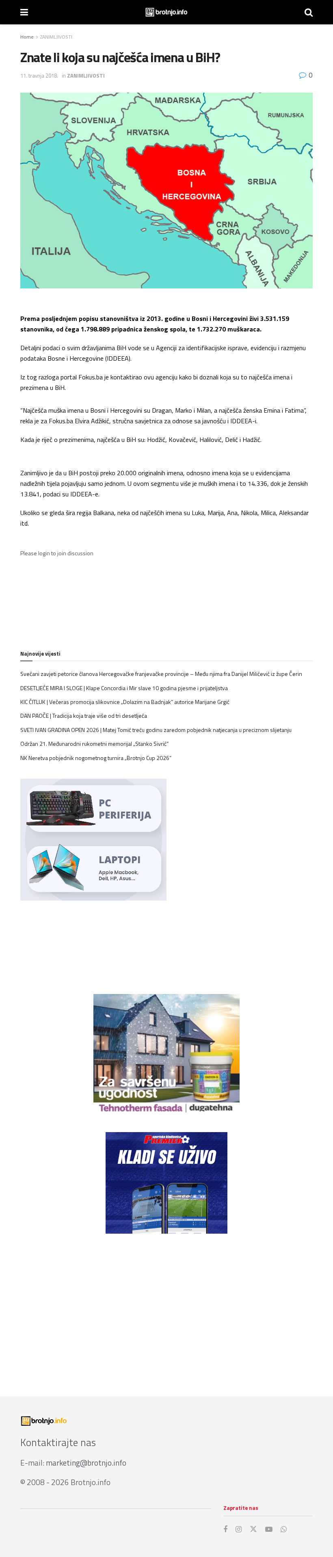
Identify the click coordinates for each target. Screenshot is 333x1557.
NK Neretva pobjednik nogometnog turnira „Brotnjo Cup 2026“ (95, 758)
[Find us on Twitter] (253, 1529)
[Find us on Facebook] (225, 1529)
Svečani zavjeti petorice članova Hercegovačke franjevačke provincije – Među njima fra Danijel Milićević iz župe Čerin (161, 673)
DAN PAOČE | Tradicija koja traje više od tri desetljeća (83, 715)
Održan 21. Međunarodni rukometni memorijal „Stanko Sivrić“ (94, 743)
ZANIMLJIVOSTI (56, 37)
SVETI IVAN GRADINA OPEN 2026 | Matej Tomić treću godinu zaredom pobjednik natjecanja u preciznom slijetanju (156, 729)
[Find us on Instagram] (239, 1529)
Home (27, 37)
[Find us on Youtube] (268, 1529)
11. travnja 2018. (39, 75)
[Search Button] (309, 12)
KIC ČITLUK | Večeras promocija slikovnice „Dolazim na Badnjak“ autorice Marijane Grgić (124, 701)
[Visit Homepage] (166, 12)
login (44, 553)
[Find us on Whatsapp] (284, 1529)
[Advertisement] (166, 1307)
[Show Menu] (24, 12)
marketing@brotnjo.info (86, 1462)
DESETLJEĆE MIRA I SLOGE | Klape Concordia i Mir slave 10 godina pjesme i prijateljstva (124, 688)
